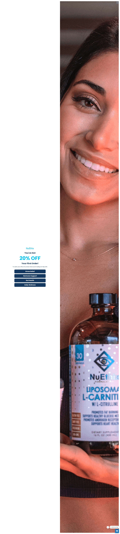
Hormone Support (30, 276)
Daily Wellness (30, 285)
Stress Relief (30, 271)
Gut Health (30, 280)
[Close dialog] (117, 3)
